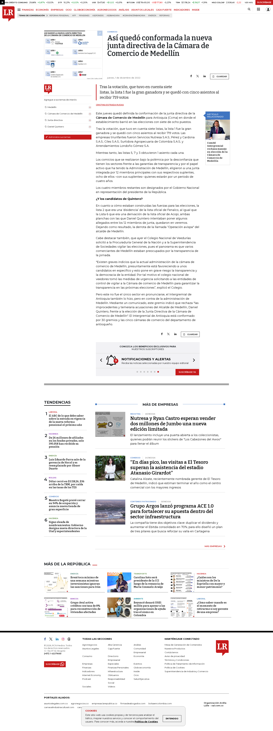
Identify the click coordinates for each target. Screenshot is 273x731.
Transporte (140, 574)
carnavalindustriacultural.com (59, 707)
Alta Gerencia (115, 645)
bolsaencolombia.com (160, 703)
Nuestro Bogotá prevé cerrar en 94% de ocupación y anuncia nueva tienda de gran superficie (67, 505)
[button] (100, 360)
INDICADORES (182, 9)
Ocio (136, 675)
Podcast (86, 679)
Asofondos (97, 16)
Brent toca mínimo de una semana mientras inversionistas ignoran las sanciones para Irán (85, 582)
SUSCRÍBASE (264, 2)
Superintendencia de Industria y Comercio (186, 671)
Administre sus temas (59, 137)
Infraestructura (115, 671)
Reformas (164, 16)
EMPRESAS (57, 9)
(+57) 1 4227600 (52, 653)
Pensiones (84, 16)
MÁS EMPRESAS (213, 546)
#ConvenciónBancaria (134, 16)
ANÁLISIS (124, 9)
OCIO (69, 9)
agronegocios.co (80, 703)
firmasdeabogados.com (132, 703)
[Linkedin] (204, 76)
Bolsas (52, 478)
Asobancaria (113, 16)
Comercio (54, 496)
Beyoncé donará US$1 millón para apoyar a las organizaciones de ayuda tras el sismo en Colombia (150, 609)
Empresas (87, 663)
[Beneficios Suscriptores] (258, 9)
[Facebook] (191, 76)
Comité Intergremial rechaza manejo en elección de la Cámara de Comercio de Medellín (217, 151)
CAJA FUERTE (164, 9)
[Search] (249, 9)
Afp (74, 16)
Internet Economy (91, 675)
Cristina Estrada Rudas (110, 105)
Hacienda (53, 434)
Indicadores (88, 671)
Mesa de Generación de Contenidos (183, 645)
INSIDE (196, 9)
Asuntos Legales (90, 648)
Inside (137, 671)
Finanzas (86, 667)
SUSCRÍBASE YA (187, 372)
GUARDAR (221, 76)
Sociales (86, 686)
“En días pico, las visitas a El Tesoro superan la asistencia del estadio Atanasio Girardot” (169, 467)
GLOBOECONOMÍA (84, 9)
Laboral (53, 412)
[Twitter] (197, 76)
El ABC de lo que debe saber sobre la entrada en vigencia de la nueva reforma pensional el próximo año (67, 420)
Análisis (137, 645)
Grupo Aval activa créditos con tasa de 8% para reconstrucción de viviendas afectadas (85, 607)
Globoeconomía (142, 667)
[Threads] (70, 639)
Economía (139, 656)
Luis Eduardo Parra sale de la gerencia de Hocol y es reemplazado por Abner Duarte (67, 464)
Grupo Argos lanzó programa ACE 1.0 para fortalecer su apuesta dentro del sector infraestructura (172, 511)
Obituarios (113, 675)
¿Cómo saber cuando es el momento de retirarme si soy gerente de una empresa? (212, 607)
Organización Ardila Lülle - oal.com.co (215, 704)
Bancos (74, 599)
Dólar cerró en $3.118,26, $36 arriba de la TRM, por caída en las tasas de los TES (66, 484)
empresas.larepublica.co (104, 703)
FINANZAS (28, 9)
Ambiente (138, 599)
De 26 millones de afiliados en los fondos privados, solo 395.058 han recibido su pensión (66, 442)
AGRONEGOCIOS (106, 9)
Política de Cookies (146, 721)
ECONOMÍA (42, 9)
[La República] (8, 14)
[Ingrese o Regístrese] (268, 9)
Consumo (87, 656)
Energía (152, 16)
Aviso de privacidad (175, 656)
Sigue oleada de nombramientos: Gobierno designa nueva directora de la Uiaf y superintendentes (68, 527)
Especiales (113, 663)
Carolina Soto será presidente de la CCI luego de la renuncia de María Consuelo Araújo (149, 582)
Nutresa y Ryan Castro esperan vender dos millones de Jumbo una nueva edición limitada (173, 423)
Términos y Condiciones (177, 660)
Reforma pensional (59, 16)
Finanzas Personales (118, 667)
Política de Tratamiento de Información (185, 663)
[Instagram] (64, 639)
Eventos (138, 663)
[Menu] (19, 10)
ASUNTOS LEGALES (142, 9)
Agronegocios (89, 645)
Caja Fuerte (114, 648)
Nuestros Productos (175, 648)
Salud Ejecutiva (141, 679)
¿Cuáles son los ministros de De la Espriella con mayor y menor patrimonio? (211, 582)
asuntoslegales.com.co (56, 703)
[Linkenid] (58, 639)
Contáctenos (171, 652)
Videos (111, 686)
